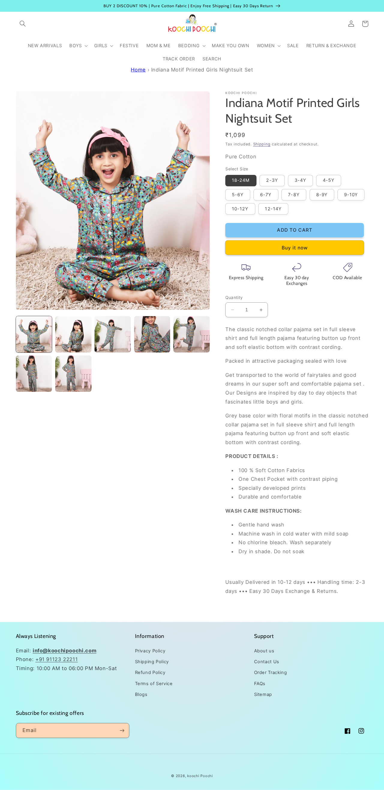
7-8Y (293, 194)
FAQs (260, 683)
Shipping (262, 144)
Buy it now (295, 248)
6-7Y (266, 194)
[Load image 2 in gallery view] (73, 334)
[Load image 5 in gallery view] (191, 334)
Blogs (141, 694)
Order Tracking (270, 672)
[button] (23, 24)
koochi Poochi (200, 776)
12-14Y (273, 209)
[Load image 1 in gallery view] (34, 334)
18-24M (241, 180)
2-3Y (272, 180)
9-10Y (351, 194)
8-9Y (322, 194)
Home (138, 70)
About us (264, 651)
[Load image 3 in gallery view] (112, 334)
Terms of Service (154, 683)
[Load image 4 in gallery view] (152, 334)
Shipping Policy (152, 661)
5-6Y (238, 194)
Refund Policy (150, 672)
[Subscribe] (122, 730)
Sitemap (263, 694)
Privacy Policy (150, 651)
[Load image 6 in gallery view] (34, 373)
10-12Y (240, 209)
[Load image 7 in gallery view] (73, 373)
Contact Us (266, 661)
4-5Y (328, 180)
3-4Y (300, 180)
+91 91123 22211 (56, 659)
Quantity (234, 297)
